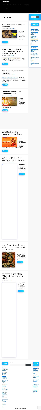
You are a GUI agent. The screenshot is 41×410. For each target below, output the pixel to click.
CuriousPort (5, 1)
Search (11, 362)
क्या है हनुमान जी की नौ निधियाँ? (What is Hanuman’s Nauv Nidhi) (12, 276)
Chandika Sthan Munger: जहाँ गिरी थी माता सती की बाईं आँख (34, 54)
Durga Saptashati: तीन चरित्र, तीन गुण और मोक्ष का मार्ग (34, 33)
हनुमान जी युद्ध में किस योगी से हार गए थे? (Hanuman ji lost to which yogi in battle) (13, 247)
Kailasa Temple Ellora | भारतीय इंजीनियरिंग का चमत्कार (34, 37)
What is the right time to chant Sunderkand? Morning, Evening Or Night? (14, 51)
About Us (14, 4)
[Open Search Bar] (37, 11)
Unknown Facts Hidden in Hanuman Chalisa (12, 93)
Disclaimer (20, 4)
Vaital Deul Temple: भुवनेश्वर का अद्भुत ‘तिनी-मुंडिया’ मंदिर (35, 50)
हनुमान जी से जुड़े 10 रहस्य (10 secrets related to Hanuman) (13, 159)
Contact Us (9, 4)
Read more (5, 42)
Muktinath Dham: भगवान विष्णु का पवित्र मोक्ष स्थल (35, 63)
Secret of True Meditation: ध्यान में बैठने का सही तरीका (34, 46)
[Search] (37, 17)
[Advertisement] (14, 121)
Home (4, 4)
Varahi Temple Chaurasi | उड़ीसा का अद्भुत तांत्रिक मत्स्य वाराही (35, 29)
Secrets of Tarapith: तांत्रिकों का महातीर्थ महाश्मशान (35, 59)
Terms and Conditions (7, 8)
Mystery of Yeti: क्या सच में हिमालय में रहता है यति (34, 42)
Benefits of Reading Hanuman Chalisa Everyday (13, 133)
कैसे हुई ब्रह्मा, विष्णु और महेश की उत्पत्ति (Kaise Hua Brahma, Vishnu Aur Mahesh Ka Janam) (5, 384)
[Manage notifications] (2, 407)
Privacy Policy (26, 4)
